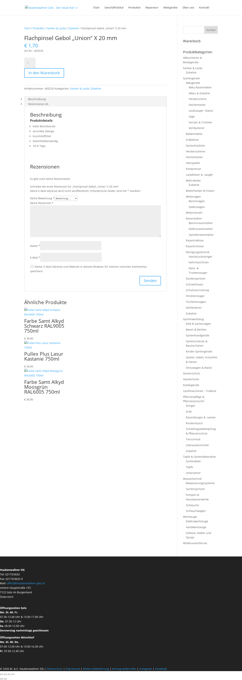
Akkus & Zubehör (199, 93)
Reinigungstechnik (197, 252)
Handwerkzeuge (196, 527)
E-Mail (35, 257)
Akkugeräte (193, 83)
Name (35, 246)
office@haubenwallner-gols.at (26, 583)
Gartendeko (193, 461)
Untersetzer (193, 473)
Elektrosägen (197, 207)
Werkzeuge (190, 516)
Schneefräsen (194, 284)
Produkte (134, 7)
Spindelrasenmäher (201, 234)
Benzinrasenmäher (201, 223)
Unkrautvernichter (197, 445)
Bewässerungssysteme (200, 483)
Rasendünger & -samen (201, 417)
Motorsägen (193, 196)
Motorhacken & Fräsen (200, 190)
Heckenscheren (195, 151)
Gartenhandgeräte (197, 335)
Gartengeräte (191, 78)
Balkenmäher (194, 134)
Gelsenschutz (191, 373)
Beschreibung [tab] (37, 99)
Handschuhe (191, 379)
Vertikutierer (197, 128)
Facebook (161, 669)
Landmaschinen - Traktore (199, 391)
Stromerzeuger (195, 296)
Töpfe (189, 467)
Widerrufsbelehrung (96, 669)
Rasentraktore (195, 240)
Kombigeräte (191, 385)
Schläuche (192, 505)
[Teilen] (9, 674)
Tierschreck (193, 439)
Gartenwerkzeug (193, 319)
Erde (189, 411)
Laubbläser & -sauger (199, 174)
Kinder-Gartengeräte (199, 351)
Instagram (145, 669)
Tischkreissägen (196, 302)
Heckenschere (197, 99)
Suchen (211, 30)
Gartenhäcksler (195, 145)
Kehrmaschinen (199, 262)
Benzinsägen (197, 201)
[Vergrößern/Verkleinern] (1, 674)
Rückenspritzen (196, 278)
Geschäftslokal (114, 7)
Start (96, 7)
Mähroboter (193, 180)
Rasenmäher (194, 218)
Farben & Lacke (56, 28)
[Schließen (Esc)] (12, 674)
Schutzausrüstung (197, 290)
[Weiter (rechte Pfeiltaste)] (5, 678)
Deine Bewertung (42, 198)
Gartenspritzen (195, 489)
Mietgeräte (170, 7)
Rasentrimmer (195, 246)
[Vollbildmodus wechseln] (5, 674)
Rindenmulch (194, 423)
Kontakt (204, 7)
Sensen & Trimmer (200, 122)
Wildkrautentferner (195, 543)
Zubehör (73, 28)
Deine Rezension (42, 203)
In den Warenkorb (44, 72)
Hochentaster (197, 105)
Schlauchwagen (196, 511)
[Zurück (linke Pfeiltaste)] (1, 678)
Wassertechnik (192, 479)
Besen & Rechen (196, 329)
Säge (192, 116)
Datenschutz (55, 669)
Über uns (188, 7)
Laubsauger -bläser (201, 110)
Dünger (190, 405)
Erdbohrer (192, 139)
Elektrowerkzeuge (197, 521)
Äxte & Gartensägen (198, 323)
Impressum (73, 669)
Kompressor (193, 169)
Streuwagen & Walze (199, 367)
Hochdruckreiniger (200, 256)
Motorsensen (194, 212)
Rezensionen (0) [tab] (38, 104)
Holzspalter (193, 163)
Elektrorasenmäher (201, 229)
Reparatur (151, 7)
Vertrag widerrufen (124, 669)
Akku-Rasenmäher (200, 87)
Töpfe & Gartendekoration (199, 456)
